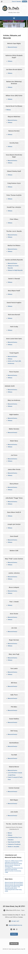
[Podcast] (16, 929)
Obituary (10, 61)
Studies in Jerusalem (13, 846)
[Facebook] (11, 929)
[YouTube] (14, 929)
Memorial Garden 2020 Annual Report (14, 885)
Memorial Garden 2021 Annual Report (14, 883)
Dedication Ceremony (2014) (12, 862)
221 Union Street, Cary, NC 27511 (14, 906)
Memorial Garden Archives (9, 24)
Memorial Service (12, 47)
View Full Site (14, 943)
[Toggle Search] (1, 1)
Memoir (10, 833)
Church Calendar (16, 1)
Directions (14, 934)
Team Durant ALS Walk (14, 842)
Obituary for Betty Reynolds (15, 270)
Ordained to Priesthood (14, 844)
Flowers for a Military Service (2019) (13, 860)
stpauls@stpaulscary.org (15, 925)
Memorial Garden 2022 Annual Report (14, 882)
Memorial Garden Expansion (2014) (13, 863)
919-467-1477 (15, 921)
